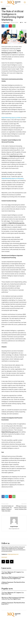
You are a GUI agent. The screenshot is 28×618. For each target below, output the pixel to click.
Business (8, 6)
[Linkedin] (11, 561)
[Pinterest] (10, 26)
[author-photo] (14, 524)
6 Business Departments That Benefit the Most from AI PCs (13, 582)
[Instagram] (7, 561)
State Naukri (4, 557)
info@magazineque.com (12, 554)
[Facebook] (3, 26)
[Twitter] (6, 26)
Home (3, 6)
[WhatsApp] (13, 26)
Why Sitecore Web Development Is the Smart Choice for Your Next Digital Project (13, 577)
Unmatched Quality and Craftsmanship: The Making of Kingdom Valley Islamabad (7, 508)
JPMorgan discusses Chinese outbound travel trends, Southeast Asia (20, 507)
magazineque (6, 22)
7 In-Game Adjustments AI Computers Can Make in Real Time (13, 572)
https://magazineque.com (14, 528)
